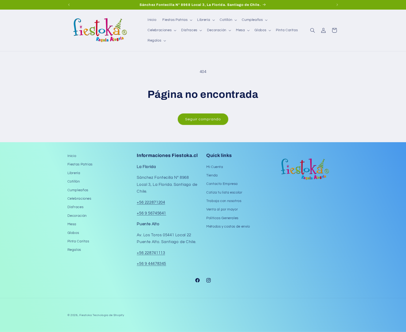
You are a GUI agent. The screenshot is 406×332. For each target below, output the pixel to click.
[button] (176, 20)
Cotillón (73, 181)
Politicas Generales (222, 218)
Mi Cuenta (214, 167)
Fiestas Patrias (80, 164)
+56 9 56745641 (151, 213)
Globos (73, 233)
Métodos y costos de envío (228, 226)
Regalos (74, 250)
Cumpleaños (77, 190)
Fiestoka (85, 315)
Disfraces (75, 207)
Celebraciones (79, 198)
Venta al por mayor (222, 209)
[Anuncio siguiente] (337, 4)
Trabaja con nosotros (224, 201)
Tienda (212, 175)
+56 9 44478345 (151, 264)
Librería (73, 173)
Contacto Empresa (222, 184)
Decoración (77, 216)
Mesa (72, 224)
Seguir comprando (203, 119)
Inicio (71, 156)
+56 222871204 (151, 202)
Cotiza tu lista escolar (224, 192)
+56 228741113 (151, 253)
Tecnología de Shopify (108, 315)
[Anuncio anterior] (69, 4)
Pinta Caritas (78, 241)
